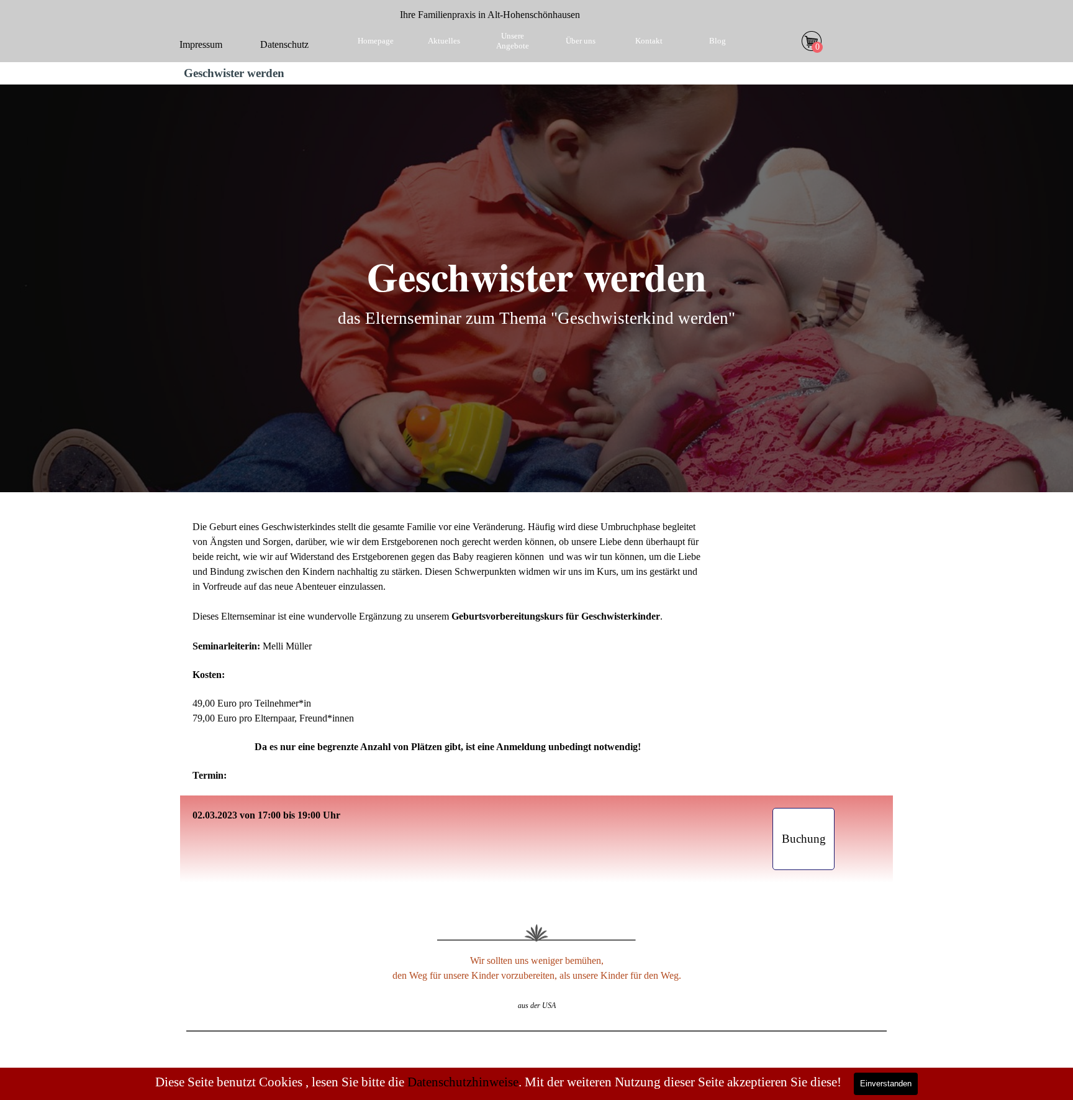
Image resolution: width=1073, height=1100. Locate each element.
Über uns (580, 40)
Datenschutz (284, 44)
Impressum (200, 44)
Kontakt (649, 40)
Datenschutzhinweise (462, 1082)
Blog (717, 40)
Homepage (376, 40)
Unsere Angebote (512, 40)
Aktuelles (444, 40)
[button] (803, 839)
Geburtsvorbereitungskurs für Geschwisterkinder (555, 616)
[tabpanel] (490, 14)
